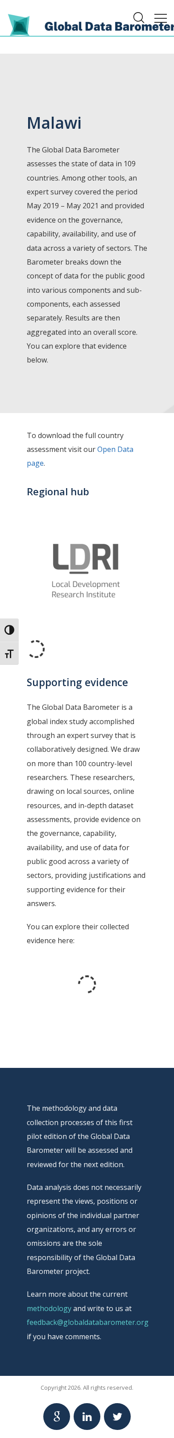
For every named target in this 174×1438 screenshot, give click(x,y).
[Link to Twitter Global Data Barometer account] (117, 1416)
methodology (49, 1308)
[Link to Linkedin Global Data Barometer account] (87, 1416)
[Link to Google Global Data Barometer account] (56, 1416)
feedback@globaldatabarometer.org (88, 1322)
